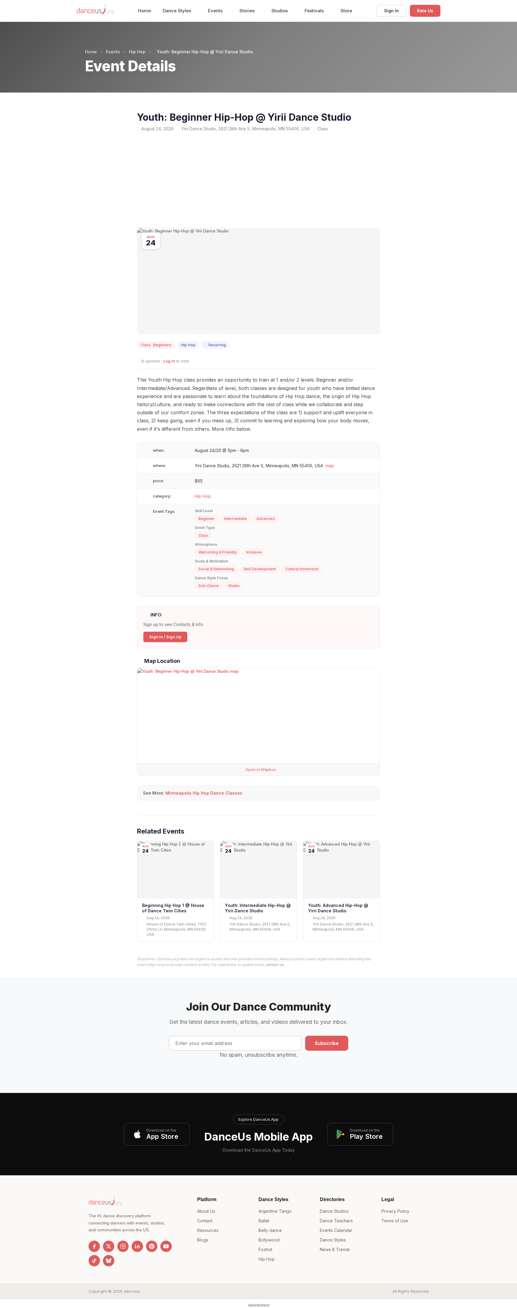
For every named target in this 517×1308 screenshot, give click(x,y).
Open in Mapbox (260, 769)
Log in (169, 361)
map (330, 465)
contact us (274, 964)
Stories (247, 10)
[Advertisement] (258, 180)
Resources (207, 1230)
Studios (280, 10)
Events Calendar (336, 1230)
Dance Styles (177, 10)
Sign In (391, 10)
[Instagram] (123, 1246)
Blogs (202, 1239)
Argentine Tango (275, 1211)
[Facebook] (94, 1246)
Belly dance (270, 1230)
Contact (204, 1220)
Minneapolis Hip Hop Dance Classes (203, 793)
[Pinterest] (151, 1246)
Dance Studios (334, 1211)
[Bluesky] (108, 1260)
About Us (206, 1211)
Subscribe (327, 1043)
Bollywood (268, 1239)
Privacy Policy (395, 1211)
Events (216, 10)
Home (144, 10)
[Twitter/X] (108, 1246)
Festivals (315, 10)
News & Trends (335, 1249)
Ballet (263, 1220)
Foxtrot (265, 1249)
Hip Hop (137, 51)
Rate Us (425, 10)
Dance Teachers (336, 1220)
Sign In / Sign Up (165, 636)
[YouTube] (166, 1246)
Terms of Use (394, 1220)
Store (346, 10)
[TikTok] (94, 1260)
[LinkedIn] (137, 1246)
